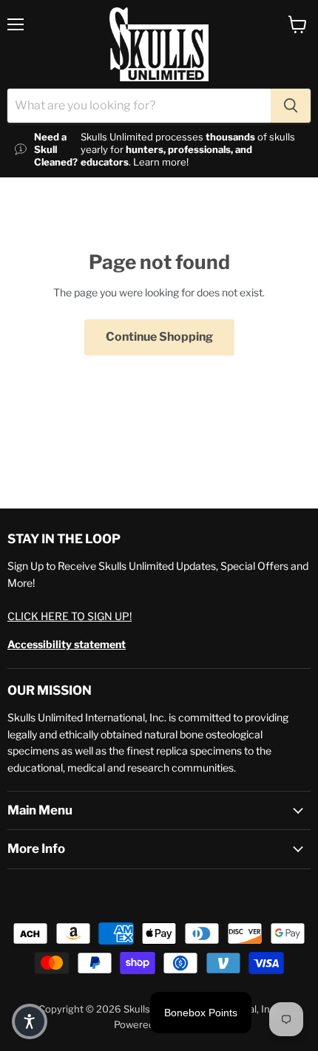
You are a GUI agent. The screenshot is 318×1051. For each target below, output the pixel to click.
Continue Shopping (159, 337)
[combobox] (139, 106)
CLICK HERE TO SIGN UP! (69, 616)
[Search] (291, 106)
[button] (29, 1021)
